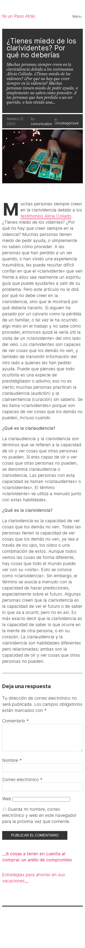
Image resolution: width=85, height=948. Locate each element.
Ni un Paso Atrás (18, 16)
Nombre (12, 760)
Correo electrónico (22, 779)
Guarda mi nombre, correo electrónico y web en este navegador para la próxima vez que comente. (39, 815)
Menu (77, 16)
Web (6, 798)
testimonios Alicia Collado (45, 216)
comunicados (41, 124)
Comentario (15, 720)
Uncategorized (66, 123)
